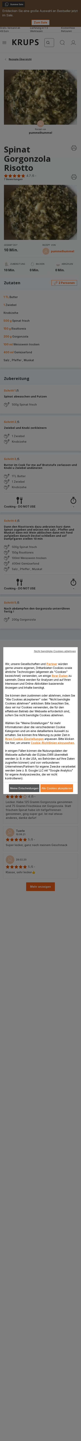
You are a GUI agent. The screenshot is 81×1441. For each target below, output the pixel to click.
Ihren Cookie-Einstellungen (24, 738)
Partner (51, 663)
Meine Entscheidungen (24, 788)
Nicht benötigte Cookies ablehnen (55, 651)
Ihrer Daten (60, 675)
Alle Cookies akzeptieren (56, 788)
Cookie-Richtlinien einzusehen (52, 742)
